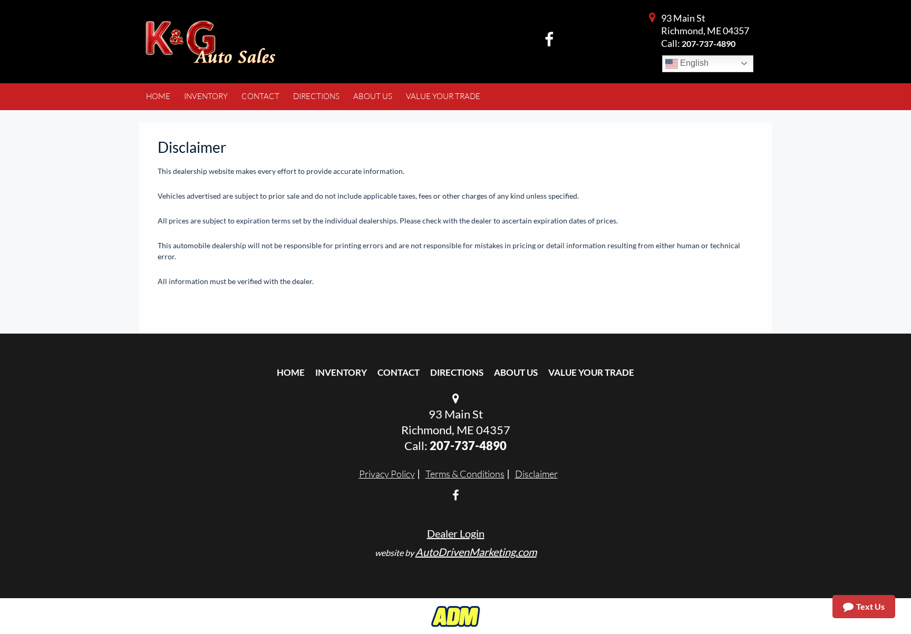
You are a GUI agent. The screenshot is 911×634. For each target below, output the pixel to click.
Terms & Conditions (465, 474)
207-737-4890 (708, 43)
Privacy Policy (387, 474)
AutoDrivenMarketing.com (476, 551)
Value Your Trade (591, 372)
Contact (398, 372)
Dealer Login (455, 533)
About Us (516, 372)
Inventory (341, 372)
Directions (456, 372)
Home (291, 372)
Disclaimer (536, 474)
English (693, 62)
